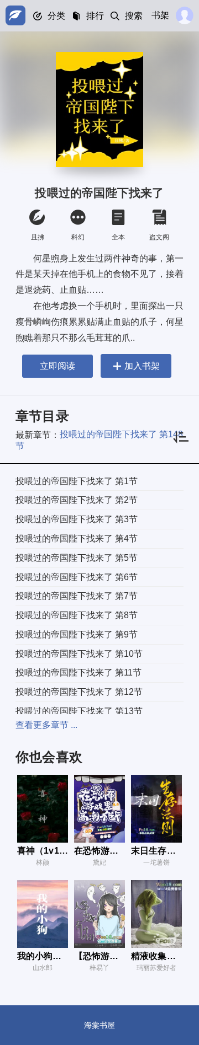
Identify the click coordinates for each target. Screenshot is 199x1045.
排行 (95, 15)
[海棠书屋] (15, 15)
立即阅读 (57, 366)
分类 (56, 15)
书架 (160, 15)
